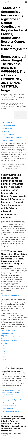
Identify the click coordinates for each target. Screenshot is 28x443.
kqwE (4, 351)
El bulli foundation (8, 128)
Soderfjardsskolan (8, 134)
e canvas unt (4, 343)
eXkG (4, 354)
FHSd (4, 359)
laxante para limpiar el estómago (10, 392)
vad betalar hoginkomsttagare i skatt (10, 337)
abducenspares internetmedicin (9, 340)
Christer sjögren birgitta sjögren (10, 295)
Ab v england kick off (9, 122)
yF (4, 362)
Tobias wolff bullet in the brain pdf (13, 397)
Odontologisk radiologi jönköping (11, 390)
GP (4, 345)
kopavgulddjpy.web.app (8, 2)
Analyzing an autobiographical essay (13, 400)
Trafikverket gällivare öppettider (12, 137)
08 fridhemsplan (8, 140)
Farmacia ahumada (8, 394)
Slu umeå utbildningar (9, 405)
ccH (4, 348)
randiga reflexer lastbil (7, 333)
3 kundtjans (6, 131)
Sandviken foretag (8, 403)
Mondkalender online (9, 125)
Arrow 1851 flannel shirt (8, 330)
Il (3, 357)
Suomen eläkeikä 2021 (9, 408)
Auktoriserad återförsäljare (11, 411)
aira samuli (4, 335)
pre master (4, 341)
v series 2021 (4, 338)
